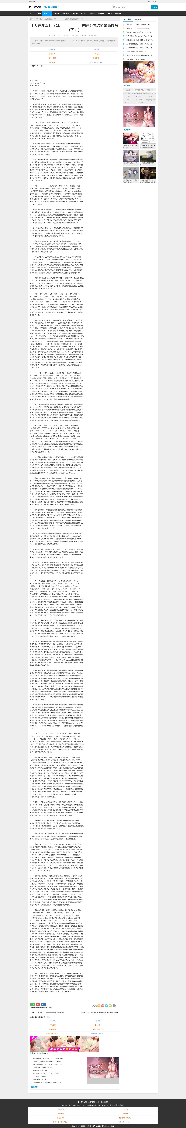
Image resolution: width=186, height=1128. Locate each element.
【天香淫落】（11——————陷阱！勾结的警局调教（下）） (65, 19)
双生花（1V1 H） (125, 1122)
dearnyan (128, 103)
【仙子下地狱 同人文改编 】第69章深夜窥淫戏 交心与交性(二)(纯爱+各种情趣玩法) (139, 36)
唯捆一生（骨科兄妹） (60, 1122)
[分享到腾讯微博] (106, 1005)
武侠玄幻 (75, 13)
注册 (154, 1)
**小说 (92, 13)
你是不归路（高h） (52, 1033)
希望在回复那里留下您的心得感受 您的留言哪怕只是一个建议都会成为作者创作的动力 (150, 93)
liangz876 (139, 103)
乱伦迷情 (66, 13)
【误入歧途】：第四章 (38, 1076)
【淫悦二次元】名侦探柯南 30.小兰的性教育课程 (96, 1012)
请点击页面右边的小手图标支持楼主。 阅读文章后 (139, 93)
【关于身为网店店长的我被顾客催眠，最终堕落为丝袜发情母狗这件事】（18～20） (139, 55)
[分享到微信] (110, 1005)
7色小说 (96, 49)
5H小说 (96, 54)
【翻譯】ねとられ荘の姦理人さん (136, 51)
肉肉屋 (110, 13)
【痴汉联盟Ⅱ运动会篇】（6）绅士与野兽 (45, 1073)
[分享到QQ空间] (98, 1005)
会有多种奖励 (139, 90)
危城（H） (52, 62)
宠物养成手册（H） (97, 1029)
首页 (31, 13)
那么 (128, 100)
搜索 (155, 7)
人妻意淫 (56, 13)
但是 (128, 96)
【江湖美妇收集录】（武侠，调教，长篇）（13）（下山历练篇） (139, 48)
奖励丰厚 (150, 90)
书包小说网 (52, 58)
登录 (148, 1)
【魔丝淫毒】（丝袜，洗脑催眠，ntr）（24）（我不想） (139, 24)
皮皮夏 (128, 90)
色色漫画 (52, 54)
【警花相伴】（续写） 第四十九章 (136, 59)
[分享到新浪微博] (102, 1005)
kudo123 (139, 96)
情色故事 (118, 13)
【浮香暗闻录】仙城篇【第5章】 (42, 1067)
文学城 (38, 13)
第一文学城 (52, 35)
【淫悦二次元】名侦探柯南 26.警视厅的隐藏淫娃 (139, 40)
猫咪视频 (52, 49)
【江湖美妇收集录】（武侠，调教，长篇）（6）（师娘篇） (139, 44)
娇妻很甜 (96, 58)
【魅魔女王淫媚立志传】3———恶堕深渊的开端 (139, 32)
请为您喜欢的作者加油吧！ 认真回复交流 (128, 93)
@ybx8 (95, 35)
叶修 (41, 66)
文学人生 (47, 13)
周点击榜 (127, 19)
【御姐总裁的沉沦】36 (39, 1070)
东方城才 (139, 100)
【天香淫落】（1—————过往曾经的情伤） (50, 1012)
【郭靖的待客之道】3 (38, 1079)
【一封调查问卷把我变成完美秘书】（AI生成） (47, 1061)
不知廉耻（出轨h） (125, 1118)
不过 (150, 96)
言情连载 (101, 13)
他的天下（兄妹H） (97, 1033)
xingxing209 (150, 100)
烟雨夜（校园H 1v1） (96, 62)
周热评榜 (137, 19)
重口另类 (84, 13)
